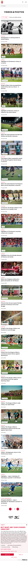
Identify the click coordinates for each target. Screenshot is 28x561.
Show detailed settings (6, 549)
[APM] (11, 517)
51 (14, 509)
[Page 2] (17, 509)
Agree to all (7, 554)
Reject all (21, 554)
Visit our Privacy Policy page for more (9, 551)
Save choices (14, 557)
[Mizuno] (16, 517)
